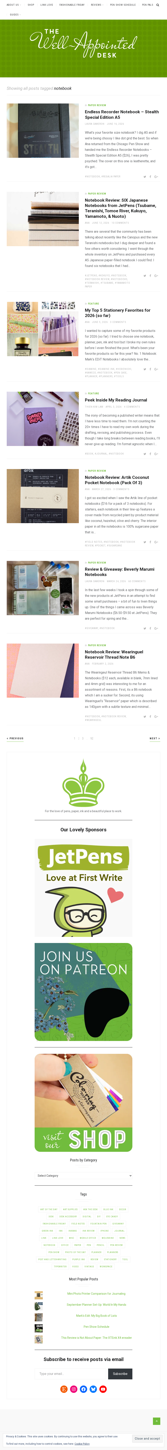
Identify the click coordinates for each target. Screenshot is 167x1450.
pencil (100, 1245)
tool (125, 1259)
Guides (14, 14)
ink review (88, 1231)
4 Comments (132, 406)
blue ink (108, 1209)
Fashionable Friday (72, 5)
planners (106, 376)
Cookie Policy (82, 1443)
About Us (13, 5)
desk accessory (68, 1216)
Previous (16, 738)
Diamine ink (107, 369)
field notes (94, 541)
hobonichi (124, 369)
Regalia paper (111, 176)
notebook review (98, 279)
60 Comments (137, 581)
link (43, 1238)
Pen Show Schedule (123, 5)
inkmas (72, 1231)
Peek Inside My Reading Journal (116, 400)
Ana (87, 222)
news (122, 1238)
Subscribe (120, 1374)
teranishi (93, 282)
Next (154, 738)
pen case (121, 372)
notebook (93, 176)
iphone (104, 1231)
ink (61, 1231)
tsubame (107, 282)
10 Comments (120, 222)
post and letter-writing (52, 1259)
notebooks (119, 279)
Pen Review (116, 1245)
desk (51, 1216)
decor (122, 1209)
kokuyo (105, 275)
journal (101, 453)
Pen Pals (147, 5)
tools (120, 376)
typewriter (60, 1266)
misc (71, 1238)
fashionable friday (54, 1224)
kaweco (91, 372)
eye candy (112, 1216)
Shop (31, 5)
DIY (99, 1216)
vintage (89, 1266)
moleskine (108, 1238)
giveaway (92, 628)
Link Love (47, 5)
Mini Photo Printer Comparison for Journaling (96, 1293)
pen (89, 1245)
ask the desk (90, 1209)
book (90, 453)
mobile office (88, 1238)
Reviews (96, 5)
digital (87, 1216)
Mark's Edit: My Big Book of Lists (96, 1315)
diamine (92, 369)
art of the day (48, 1209)
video (75, 1266)
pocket (101, 545)
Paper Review (97, 105)
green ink (47, 1231)
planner (92, 376)
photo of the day (75, 1252)
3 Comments (118, 322)
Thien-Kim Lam (94, 406)
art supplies (70, 1209)
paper (77, 1245)
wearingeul (94, 720)
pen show (53, 1252)
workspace (106, 1266)
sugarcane (115, 545)
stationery (110, 1259)
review (94, 1259)
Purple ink (78, 1259)
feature (93, 303)
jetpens (92, 275)
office (65, 1245)
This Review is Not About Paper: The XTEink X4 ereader (96, 1337)
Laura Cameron (94, 123)
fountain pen (98, 1224)
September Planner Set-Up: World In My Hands (96, 1304)
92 (92, 738)
